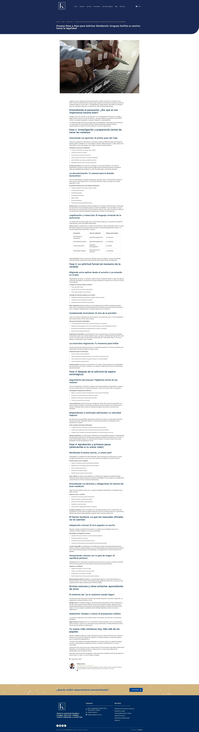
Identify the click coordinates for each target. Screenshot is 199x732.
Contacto (122, 6)
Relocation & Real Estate (122, 718)
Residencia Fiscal (120, 715)
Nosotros (82, 6)
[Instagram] (65, 726)
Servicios (89, 6)
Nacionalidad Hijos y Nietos (123, 713)
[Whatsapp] (57, 726)
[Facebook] (60, 726)
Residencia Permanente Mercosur (124, 708)
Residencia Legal (120, 711)
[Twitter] (62, 726)
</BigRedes (140, 729)
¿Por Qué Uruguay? (107, 6)
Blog (116, 6)
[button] (4, 727)
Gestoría (117, 720)
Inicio (75, 6)
